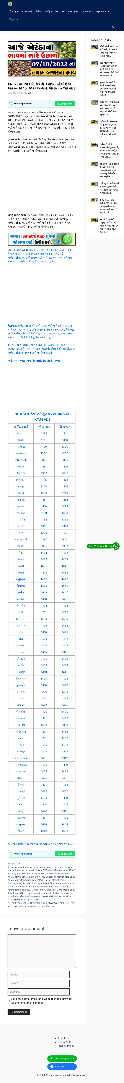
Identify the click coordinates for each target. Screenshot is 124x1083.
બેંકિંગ (38, 11)
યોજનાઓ (27, 11)
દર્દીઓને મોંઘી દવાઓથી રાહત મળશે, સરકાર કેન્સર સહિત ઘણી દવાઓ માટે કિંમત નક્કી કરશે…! (109, 150)
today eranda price (62, 893)
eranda (59, 883)
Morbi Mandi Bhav (66, 889)
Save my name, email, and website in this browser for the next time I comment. (41, 1000)
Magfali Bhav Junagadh (43, 889)
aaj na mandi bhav (30, 870)
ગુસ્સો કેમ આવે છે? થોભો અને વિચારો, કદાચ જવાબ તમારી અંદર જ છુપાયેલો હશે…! (108, 88)
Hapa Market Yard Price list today (52, 886)
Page (12, 19)
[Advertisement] (42, 184)
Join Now (66, 103)
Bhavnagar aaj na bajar (19, 883)
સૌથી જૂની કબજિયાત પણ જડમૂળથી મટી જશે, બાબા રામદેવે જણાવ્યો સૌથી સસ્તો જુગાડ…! (109, 108)
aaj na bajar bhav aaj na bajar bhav (47, 867)
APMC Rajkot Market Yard (51, 880)
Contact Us (64, 1042)
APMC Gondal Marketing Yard (54, 873)
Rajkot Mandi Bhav (17, 893)
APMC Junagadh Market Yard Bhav (57, 876)
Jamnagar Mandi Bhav (19, 889)
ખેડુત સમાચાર (102, 11)
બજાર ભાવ (87, 11)
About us (63, 1038)
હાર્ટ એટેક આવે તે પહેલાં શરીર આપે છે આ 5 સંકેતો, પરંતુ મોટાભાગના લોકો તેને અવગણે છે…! (109, 69)
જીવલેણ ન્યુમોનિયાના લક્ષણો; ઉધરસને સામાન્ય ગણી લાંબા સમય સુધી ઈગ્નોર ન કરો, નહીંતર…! (109, 170)
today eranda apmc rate (40, 893)
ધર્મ (63, 11)
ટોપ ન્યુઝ (14, 11)
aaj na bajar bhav (19, 867)
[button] (113, 27)
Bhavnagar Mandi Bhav (43, 883)
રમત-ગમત (73, 11)
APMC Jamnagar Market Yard (23, 876)
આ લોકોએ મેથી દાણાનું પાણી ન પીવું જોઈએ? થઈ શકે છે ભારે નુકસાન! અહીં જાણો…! (109, 225)
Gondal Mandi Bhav (24, 886)
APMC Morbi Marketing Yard (22, 880)
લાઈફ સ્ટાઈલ (51, 11)
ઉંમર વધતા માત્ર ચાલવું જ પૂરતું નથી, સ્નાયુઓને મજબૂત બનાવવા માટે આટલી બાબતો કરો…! (108, 206)
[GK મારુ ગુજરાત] (10, 4)
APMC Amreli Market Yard (54, 870)
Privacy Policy (66, 1045)
